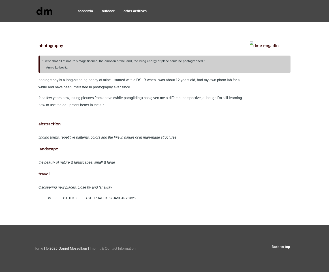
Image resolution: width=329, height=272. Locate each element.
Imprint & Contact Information (113, 248)
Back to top (281, 247)
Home (38, 248)
